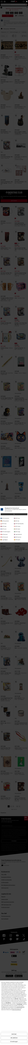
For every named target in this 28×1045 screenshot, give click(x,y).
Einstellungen (14, 1041)
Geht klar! (14, 1034)
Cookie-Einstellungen (20, 1007)
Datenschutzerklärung (16, 1009)
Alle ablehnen (14, 1037)
